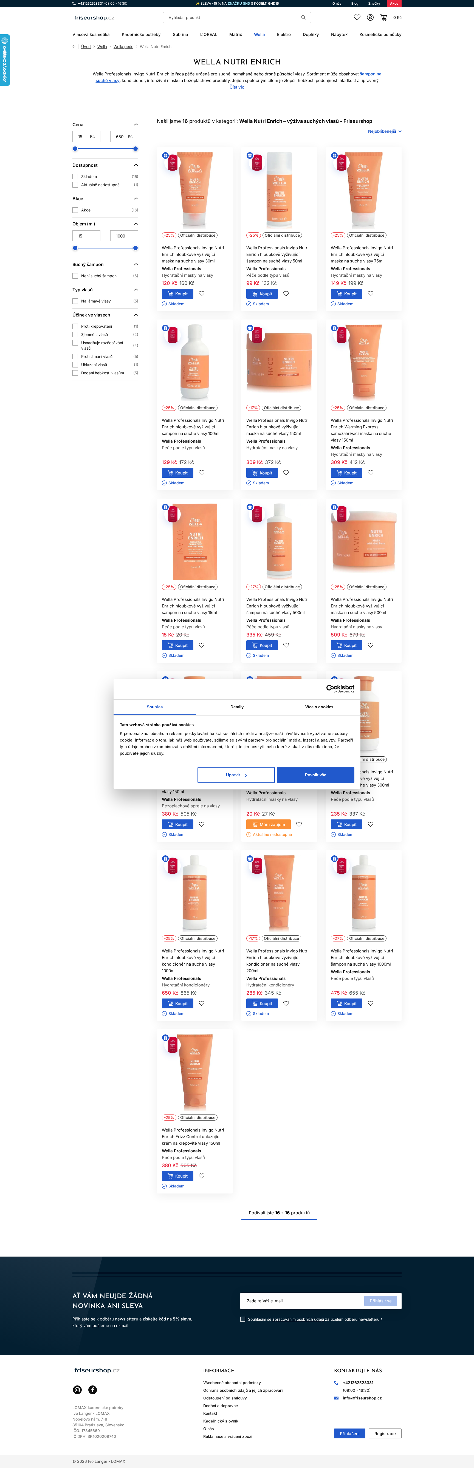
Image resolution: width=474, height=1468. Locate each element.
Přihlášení (350, 1433)
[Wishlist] (357, 17)
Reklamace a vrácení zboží (227, 1436)
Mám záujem (272, 824)
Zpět (75, 46)
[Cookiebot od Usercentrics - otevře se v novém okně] (330, 689)
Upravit (233, 775)
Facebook (93, 1390)
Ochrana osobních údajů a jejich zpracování (243, 1390)
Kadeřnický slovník (220, 1421)
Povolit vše (315, 775)
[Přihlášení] (370, 17)
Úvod (86, 46)
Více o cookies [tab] (319, 707)
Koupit (181, 293)
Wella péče (123, 46)
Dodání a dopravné (220, 1405)
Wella (102, 46)
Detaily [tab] (237, 707)
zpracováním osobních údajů (298, 1319)
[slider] (75, 148)
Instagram (77, 1390)
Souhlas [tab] (155, 707)
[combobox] (385, 131)
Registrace (385, 1433)
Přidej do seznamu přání (201, 293)
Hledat (303, 17)
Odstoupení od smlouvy (225, 1398)
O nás (208, 1428)
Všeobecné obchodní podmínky (232, 1382)
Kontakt (210, 1413)
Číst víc (237, 87)
